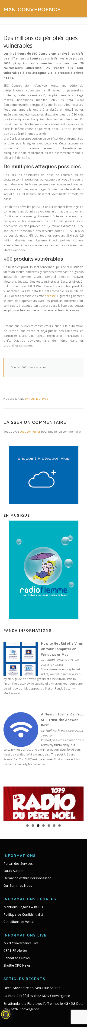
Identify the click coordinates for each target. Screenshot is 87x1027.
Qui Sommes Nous (17, 885)
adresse (50, 296)
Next (77, 802)
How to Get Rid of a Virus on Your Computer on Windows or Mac (62, 649)
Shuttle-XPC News (17, 965)
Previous (9, 802)
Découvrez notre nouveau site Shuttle (31, 988)
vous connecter (30, 432)
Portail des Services (18, 863)
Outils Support (14, 870)
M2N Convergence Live (21, 943)
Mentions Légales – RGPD (23, 907)
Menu (79, 9)
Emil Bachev (54, 730)
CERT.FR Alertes (15, 950)
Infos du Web (36, 399)
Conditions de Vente (18, 921)
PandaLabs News (16, 958)
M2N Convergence (32, 9)
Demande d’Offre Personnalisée (27, 878)
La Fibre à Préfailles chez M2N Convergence (36, 995)
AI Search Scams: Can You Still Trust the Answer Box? (62, 719)
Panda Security (56, 660)
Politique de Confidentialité (23, 914)
